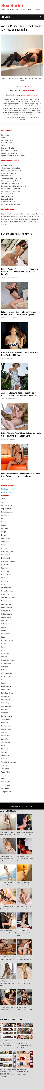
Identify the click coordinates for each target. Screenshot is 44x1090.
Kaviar (3, 637)
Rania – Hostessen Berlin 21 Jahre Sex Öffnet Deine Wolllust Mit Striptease (20, 353)
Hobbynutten (6, 617)
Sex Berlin (12, 5)
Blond (3, 518)
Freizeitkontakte (7, 591)
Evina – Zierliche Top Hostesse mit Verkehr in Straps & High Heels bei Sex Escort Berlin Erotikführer (19, 271)
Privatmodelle (6, 686)
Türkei (3, 775)
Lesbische (5, 653)
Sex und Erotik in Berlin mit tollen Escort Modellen (6, 1043)
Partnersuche (6, 676)
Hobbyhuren (5, 611)
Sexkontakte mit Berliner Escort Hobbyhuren (22, 1071)
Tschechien (5, 772)
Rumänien (4, 709)
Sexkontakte (5, 736)
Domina (4, 542)
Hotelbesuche (6, 624)
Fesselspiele (5, 574)
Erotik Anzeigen (7, 551)
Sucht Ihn (4, 759)
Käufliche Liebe (6, 634)
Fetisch (3, 578)
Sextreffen (5, 739)
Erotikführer (5, 555)
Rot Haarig (5, 703)
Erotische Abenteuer (8, 561)
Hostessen (5, 621)
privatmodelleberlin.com (29, 95)
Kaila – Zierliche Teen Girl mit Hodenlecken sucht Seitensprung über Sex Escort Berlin (21, 434)
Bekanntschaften (7, 512)
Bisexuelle (5, 515)
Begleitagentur (6, 505)
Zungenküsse (6, 792)
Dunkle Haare (6, 545)
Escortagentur (6, 565)
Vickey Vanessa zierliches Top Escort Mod (7, 983)
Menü (7, 17)
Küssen (4, 644)
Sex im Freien (6, 726)
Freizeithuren (6, 588)
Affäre (3, 499)
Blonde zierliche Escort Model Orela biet (7, 858)
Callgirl (3, 532)
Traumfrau (5, 769)
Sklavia (3, 746)
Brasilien (4, 522)
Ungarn (4, 779)
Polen (3, 680)
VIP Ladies (5, 788)
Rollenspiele (5, 700)
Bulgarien (4, 528)
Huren (3, 627)
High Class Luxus (7, 607)
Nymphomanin (6, 673)
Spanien (4, 752)
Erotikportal (5, 558)
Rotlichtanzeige (6, 706)
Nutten (3, 670)
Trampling (4, 765)
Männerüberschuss (8, 660)
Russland (4, 713)
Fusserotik (5, 594)
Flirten (3, 584)
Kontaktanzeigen (7, 640)
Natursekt (4, 667)
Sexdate (4, 732)
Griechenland (6, 601)
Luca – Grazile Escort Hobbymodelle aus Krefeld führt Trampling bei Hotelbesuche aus (20, 474)
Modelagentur (6, 663)
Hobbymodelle (6, 614)
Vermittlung (5, 785)
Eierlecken (5, 548)
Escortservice (6, 568)
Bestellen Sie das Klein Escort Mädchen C (25, 858)
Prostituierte (5, 690)
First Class (5, 581)
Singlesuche (5, 742)
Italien (3, 630)
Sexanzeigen (6, 729)
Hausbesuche (6, 604)
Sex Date (4, 723)
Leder (3, 650)
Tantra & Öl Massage (8, 762)
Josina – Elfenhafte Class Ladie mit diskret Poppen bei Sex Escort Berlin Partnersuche (18, 394)
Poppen (4, 683)
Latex (3, 647)
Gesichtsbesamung (8, 597)
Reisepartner (6, 696)
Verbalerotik (5, 782)
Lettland (4, 657)
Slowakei (4, 749)
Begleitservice (6, 509)
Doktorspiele (6, 538)
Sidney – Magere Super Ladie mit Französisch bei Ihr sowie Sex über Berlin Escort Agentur (21, 313)
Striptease (5, 755)
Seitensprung (6, 719)
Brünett (4, 525)
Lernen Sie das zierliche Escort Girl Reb (24, 933)
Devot (3, 535)
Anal (2, 502)
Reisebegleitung (7, 693)
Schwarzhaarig (6, 716)
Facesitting (5, 571)
